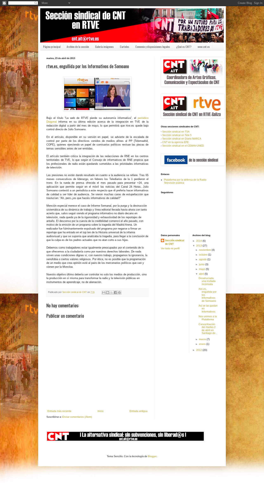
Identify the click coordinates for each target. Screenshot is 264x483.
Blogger (152, 456)
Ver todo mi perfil (170, 248)
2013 (199, 245)
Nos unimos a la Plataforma (208, 318)
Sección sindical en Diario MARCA (181, 138)
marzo (203, 339)
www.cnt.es (204, 46)
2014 (199, 240)
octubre (203, 254)
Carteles (124, 46)
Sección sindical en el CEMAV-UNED (183, 145)
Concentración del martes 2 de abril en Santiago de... (208, 329)
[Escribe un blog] (108, 292)
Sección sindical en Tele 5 (177, 135)
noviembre (205, 250)
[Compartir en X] (112, 292)
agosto (203, 259)
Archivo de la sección (78, 46)
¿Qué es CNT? (183, 46)
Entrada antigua (138, 411)
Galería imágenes (104, 46)
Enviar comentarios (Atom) (77, 417)
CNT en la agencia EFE (175, 142)
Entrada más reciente (59, 411)
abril (202, 273)
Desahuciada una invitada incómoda (207, 281)
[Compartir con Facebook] (115, 292)
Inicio (101, 411)
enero (202, 344)
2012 (199, 350)
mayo (202, 269)
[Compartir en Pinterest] (119, 292)
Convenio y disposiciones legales (152, 46)
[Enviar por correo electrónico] (104, 292)
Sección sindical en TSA (176, 131)
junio (202, 264)
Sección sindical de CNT (174, 242)
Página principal (51, 46)
